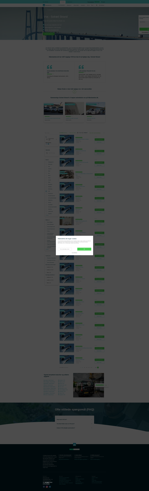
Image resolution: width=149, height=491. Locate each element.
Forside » (44, 9)
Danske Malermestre (51, 226)
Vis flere (47, 215)
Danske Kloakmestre (51, 228)
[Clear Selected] (56, 139)
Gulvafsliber (50, 204)
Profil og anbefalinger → (99, 139)
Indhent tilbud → (99, 142)
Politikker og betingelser (79, 478)
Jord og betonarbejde (52, 197)
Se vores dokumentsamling (97, 482)
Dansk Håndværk (50, 224)
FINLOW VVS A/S (91, 71)
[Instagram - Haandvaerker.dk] (47, 487)
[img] (96, 5)
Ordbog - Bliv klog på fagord (97, 481)
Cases (93, 478)
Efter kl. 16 (49, 272)
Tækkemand (50, 211)
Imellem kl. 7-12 (50, 267)
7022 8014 (47, 482)
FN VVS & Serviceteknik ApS (80, 150)
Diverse (49, 202)
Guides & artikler (95, 477)
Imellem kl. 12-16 (50, 269)
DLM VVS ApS (78, 209)
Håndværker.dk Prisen (51, 260)
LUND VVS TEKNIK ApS (79, 359)
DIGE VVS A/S (78, 197)
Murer (49, 175)
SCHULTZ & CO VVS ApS (80, 278)
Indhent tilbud (76, 5)
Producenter (94, 480)
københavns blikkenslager (80, 186)
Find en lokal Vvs (49, 33)
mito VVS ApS (77, 336)
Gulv (49, 166)
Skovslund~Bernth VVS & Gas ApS (81, 162)
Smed (49, 177)
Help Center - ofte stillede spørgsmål (66, 482)
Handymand (50, 193)
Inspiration (83, 5)
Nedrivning (50, 188)
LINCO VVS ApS (78, 290)
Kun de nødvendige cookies (64, 249)
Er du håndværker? (62, 478)
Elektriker (50, 186)
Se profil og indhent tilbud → (81, 388)
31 (95, 367)
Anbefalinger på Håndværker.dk (65, 480)
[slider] (52, 144)
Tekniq (48, 231)
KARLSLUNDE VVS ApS (79, 324)
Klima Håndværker (50, 262)
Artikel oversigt (78, 481)
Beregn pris (69, 5)
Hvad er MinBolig (62, 484)
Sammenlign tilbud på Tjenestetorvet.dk (79, 483)
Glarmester (50, 164)
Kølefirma (50, 209)
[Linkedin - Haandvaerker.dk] (50, 487)
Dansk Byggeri (50, 222)
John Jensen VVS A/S (79, 313)
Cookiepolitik (77, 480)
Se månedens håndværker (64, 481)
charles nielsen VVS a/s (79, 301)
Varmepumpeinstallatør (52, 206)
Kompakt (80, 132)
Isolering (49, 168)
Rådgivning (50, 200)
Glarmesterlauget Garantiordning (50, 234)
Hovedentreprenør (51, 195)
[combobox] (52, 139)
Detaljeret (85, 132)
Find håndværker (61, 5)
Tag (49, 173)
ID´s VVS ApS (77, 255)
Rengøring (50, 184)
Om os (88, 5)
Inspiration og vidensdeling (64, 477)
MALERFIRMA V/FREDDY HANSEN (82, 139)
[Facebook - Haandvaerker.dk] (44, 487)
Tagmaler (50, 213)
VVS (49, 191)
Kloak (49, 182)
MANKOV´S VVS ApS (79, 267)
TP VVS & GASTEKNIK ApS (80, 232)
